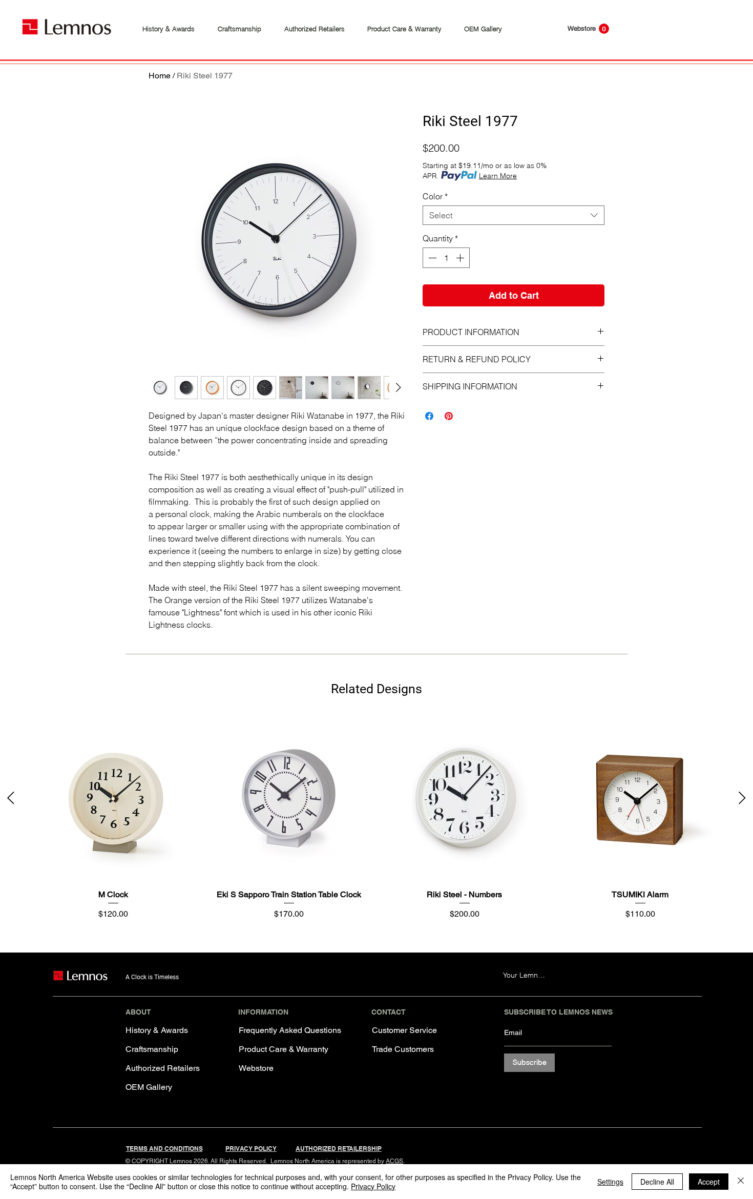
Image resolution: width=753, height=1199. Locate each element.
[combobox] (513, 215)
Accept (709, 1181)
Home (160, 75)
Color (435, 196)
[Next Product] (742, 798)
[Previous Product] (11, 798)
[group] (376, 818)
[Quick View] (113, 798)
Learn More (498, 175)
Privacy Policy (373, 1186)
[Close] (741, 1181)
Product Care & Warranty (281, 1049)
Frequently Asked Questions (281, 1030)
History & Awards (157, 1030)
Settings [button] (610, 1181)
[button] (604, 29)
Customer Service (404, 1030)
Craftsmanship (152, 1049)
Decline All (657, 1181)
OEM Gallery (149, 1087)
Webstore (256, 1068)
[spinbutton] (446, 257)
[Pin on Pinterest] (449, 416)
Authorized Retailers (163, 1068)
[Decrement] (431, 257)
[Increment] (461, 257)
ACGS (394, 1161)
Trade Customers (403, 1049)
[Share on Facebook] (429, 416)
